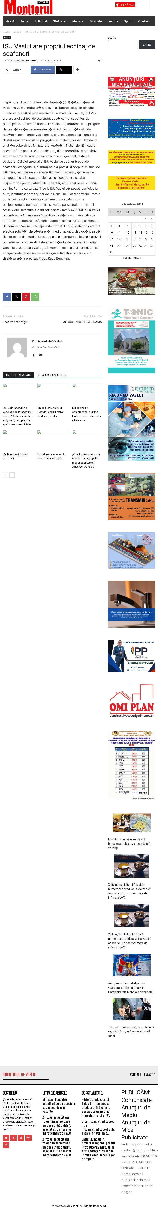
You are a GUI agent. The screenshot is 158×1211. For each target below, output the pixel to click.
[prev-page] (5, 475)
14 (140, 232)
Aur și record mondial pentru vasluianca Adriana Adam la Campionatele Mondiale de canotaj (130, 988)
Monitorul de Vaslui (25, 60)
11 (119, 232)
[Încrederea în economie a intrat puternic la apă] (52, 440)
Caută (112, 38)
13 (134, 232)
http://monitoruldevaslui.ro (45, 347)
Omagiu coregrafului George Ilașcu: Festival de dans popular (50, 412)
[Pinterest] (26, 297)
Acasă (6, 31)
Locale (17, 31)
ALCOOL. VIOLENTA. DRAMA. (82, 322)
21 (140, 239)
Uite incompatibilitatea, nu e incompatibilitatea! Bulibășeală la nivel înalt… (98, 1127)
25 (119, 246)
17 (111, 239)
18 (119, 239)
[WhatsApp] (35, 297)
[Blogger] (6, 1138)
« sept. (126, 258)
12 (127, 232)
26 (127, 246)
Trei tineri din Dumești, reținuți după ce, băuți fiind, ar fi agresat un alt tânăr (131, 1031)
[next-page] (12, 475)
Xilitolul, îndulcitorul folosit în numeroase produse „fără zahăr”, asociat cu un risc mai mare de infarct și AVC (130, 891)
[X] (16, 297)
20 (134, 239)
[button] (143, 5)
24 (111, 246)
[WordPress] (6, 1145)
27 (134, 246)
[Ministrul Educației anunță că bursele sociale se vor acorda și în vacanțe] (132, 823)
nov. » (137, 258)
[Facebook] (7, 297)
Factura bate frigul (15, 322)
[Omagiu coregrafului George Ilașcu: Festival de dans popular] (52, 394)
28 (140, 246)
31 (111, 252)
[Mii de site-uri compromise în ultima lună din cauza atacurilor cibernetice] (87, 394)
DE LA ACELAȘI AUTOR (51, 375)
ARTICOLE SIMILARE (18, 375)
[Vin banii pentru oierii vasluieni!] (18, 440)
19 (127, 239)
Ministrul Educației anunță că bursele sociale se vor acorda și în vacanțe (129, 844)
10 (111, 232)
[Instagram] (21, 1138)
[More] (77, 70)
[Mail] (42, 355)
